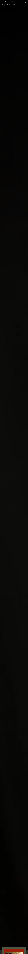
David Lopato (9, 1)
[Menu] (25, 2)
